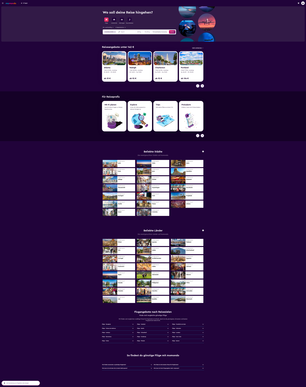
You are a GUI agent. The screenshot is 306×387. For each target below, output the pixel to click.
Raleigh (133, 68)
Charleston (160, 68)
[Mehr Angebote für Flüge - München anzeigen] (203, 328)
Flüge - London (176, 332)
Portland (185, 68)
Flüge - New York (176, 336)
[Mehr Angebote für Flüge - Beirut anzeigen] (203, 341)
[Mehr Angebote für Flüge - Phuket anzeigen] (168, 341)
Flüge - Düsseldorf (142, 332)
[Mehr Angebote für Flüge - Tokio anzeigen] (133, 341)
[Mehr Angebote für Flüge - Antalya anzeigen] (133, 333)
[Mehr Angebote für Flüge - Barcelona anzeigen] (133, 337)
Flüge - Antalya (106, 332)
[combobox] (108, 27)
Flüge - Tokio (105, 340)
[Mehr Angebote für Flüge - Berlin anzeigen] (168, 328)
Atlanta (107, 68)
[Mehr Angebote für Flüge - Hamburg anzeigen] (168, 337)
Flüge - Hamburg (141, 336)
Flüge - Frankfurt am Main (179, 324)
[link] (197, 48)
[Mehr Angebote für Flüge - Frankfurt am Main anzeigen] (203, 324)
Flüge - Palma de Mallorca (109, 328)
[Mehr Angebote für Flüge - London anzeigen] (203, 333)
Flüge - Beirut (175, 340)
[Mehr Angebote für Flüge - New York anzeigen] (203, 337)
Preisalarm (186, 105)
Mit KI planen (110, 105)
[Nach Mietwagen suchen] (122, 20)
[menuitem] (106, 21)
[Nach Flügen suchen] (106, 20)
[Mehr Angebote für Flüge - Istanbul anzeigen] (168, 324)
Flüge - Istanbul (141, 324)
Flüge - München (176, 328)
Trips (158, 105)
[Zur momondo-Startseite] (11, 3)
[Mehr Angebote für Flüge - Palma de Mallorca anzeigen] (133, 328)
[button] (2, 3)
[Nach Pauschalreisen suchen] (129, 20)
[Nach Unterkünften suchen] (114, 20)
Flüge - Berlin (140, 328)
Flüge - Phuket (141, 340)
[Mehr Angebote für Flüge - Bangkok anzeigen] (133, 324)
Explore (133, 105)
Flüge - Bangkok (106, 324)
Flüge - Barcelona (106, 336)
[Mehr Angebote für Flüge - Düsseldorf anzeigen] (168, 333)
